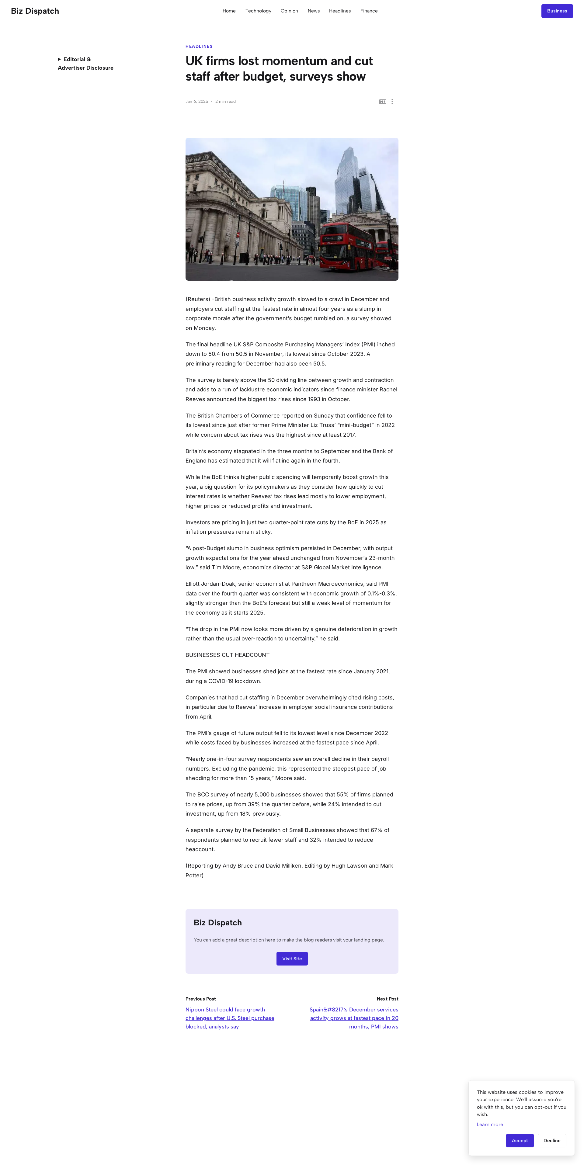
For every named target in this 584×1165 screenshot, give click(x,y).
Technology (258, 11)
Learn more (490, 1124)
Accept (520, 1140)
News (314, 11)
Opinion (289, 11)
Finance (369, 11)
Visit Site (292, 959)
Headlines (340, 11)
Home (229, 11)
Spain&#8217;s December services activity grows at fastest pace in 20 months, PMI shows (354, 1018)
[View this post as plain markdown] (383, 101)
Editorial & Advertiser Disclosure (85, 63)
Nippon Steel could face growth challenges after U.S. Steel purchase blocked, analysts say (230, 1018)
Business (557, 11)
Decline (552, 1140)
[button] (392, 101)
